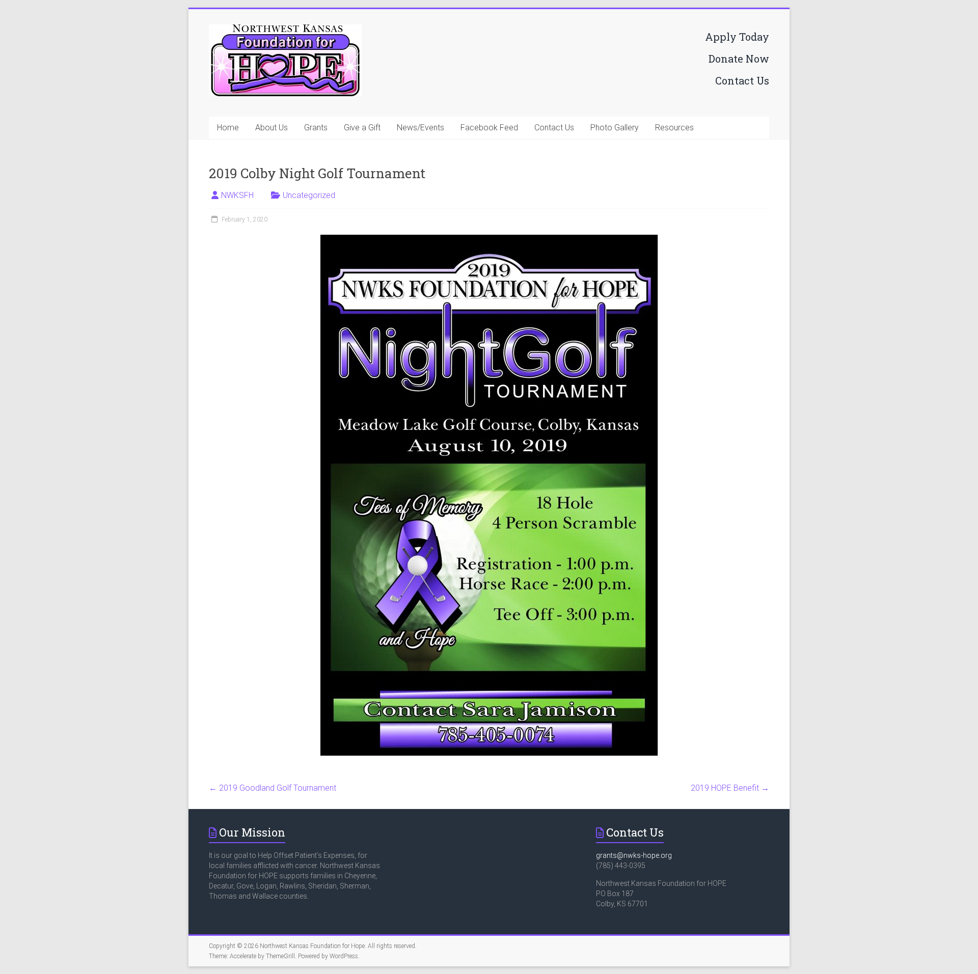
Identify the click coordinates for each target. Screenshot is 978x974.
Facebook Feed (489, 127)
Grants (316, 127)
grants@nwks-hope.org (634, 855)
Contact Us (742, 80)
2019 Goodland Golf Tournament (272, 788)
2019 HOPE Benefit (730, 788)
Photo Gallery (614, 127)
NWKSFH (237, 195)
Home (228, 127)
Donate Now (739, 58)
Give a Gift (362, 127)
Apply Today (737, 36)
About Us (271, 127)
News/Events (420, 127)
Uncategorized (309, 195)
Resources (674, 127)
